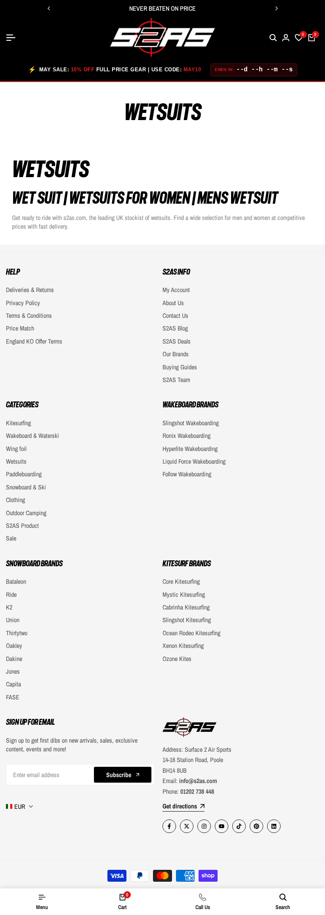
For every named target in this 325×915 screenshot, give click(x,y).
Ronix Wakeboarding (186, 435)
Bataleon (16, 581)
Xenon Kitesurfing (183, 645)
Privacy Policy (23, 302)
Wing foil (16, 448)
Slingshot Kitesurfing (186, 619)
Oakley (14, 645)
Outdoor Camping (26, 512)
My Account (176, 289)
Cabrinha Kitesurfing (186, 607)
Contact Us (175, 315)
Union (12, 619)
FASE (12, 697)
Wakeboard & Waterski (32, 435)
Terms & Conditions (29, 315)
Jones (13, 671)
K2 (9, 607)
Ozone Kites (176, 658)
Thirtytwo (16, 632)
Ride (11, 594)
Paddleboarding (24, 474)
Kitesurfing (18, 422)
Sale (11, 538)
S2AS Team (176, 379)
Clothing (15, 499)
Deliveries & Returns (30, 289)
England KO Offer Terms (34, 341)
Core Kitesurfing (181, 581)
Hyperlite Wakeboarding (190, 448)
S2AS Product (22, 525)
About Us (173, 302)
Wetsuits (16, 461)
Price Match (20, 328)
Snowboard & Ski (26, 487)
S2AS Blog (175, 328)
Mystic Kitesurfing (183, 594)
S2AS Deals (176, 341)
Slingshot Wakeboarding (190, 422)
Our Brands (175, 354)
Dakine (14, 658)
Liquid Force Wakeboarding (194, 461)
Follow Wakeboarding (186, 474)
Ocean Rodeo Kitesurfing (191, 632)
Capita (13, 684)
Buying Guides (179, 367)
